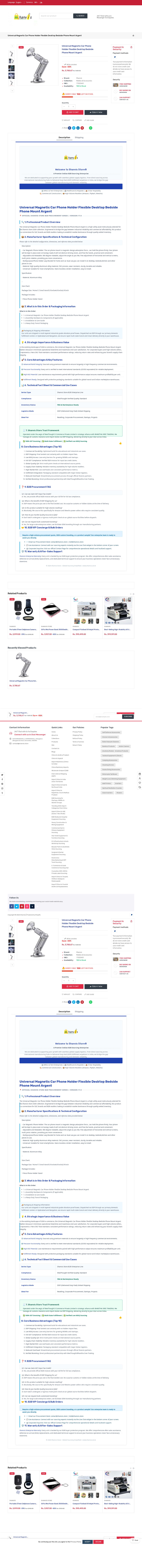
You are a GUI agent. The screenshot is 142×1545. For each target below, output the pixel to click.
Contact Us (55, 748)
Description (64, 137)
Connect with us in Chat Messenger (30, 735)
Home (54, 732)
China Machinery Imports (60, 767)
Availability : (69, 86)
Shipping (79, 137)
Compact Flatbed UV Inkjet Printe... (86, 630)
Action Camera (124, 746)
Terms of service (78, 742)
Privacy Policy (77, 732)
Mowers (119, 793)
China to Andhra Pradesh (60, 755)
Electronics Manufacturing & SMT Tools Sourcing (59, 860)
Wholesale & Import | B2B (60, 770)
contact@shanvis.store (20, 743)
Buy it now (98, 112)
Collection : (68, 81)
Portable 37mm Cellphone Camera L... (23, 630)
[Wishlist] (140, 783)
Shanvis (79, 78)
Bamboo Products (108, 746)
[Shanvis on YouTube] (37, 906)
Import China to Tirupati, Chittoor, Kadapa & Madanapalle (60, 879)
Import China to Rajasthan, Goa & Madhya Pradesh (60, 793)
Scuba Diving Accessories (111, 769)
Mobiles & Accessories (84, 81)
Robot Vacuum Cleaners (110, 741)
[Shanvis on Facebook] (2, 779)
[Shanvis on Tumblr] (2, 793)
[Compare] (140, 787)
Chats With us (102, 14)
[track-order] (41, 2)
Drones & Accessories (109, 737)
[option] (11, 53)
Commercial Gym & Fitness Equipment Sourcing (58, 830)
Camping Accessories (109, 760)
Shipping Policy (78, 735)
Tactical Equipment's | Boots (111, 755)
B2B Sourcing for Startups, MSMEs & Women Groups (58, 800)
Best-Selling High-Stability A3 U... (117, 630)
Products (55, 742)
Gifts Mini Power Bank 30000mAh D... (54, 630)
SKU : (66, 83)
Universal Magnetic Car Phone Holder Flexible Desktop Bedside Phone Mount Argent (24, 681)
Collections (55, 738)
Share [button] (65, 128)
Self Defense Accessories (111, 732)
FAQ (53, 745)
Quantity (65, 103)
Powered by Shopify (33, 915)
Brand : (67, 78)
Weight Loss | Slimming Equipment (113, 779)
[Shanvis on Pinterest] (2, 784)
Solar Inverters (107, 793)
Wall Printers (106, 783)
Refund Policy (77, 738)
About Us (55, 735)
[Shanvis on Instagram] (2, 788)
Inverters (118, 783)
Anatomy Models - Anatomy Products (115, 751)
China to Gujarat (57, 758)
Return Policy (77, 745)
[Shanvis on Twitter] (2, 775)
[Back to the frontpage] (133, 36)
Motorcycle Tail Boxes (109, 774)
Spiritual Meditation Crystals (112, 788)
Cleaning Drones (108, 765)
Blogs (53, 752)
